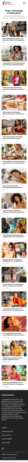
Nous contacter (6, 435)
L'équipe (4, 428)
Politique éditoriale (7, 431)
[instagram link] (3, 449)
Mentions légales (7, 439)
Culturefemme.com (11, 454)
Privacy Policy (6, 442)
